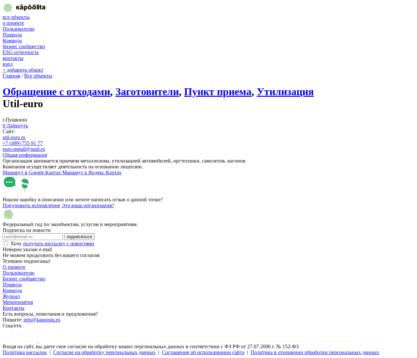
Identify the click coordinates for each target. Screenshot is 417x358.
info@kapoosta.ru (41, 319)
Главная (11, 76)
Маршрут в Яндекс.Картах (92, 172)
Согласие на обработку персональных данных (104, 352)
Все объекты (38, 76)
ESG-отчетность (21, 52)
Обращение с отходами (56, 91)
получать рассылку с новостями (58, 243)
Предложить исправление (31, 205)
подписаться (79, 236)
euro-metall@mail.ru (24, 149)
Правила (12, 34)
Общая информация (25, 155)
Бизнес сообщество (24, 278)
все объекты (16, 17)
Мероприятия (18, 302)
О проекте (14, 267)
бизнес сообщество (24, 46)
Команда (12, 40)
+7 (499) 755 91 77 (23, 143)
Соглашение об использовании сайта (203, 352)
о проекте (13, 23)
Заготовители (147, 91)
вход (8, 64)
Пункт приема (218, 91)
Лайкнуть (15, 125)
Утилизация (285, 91)
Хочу (52, 243)
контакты (13, 58)
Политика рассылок (25, 352)
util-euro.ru (14, 137)
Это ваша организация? (88, 205)
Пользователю (19, 29)
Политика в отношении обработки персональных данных (315, 352)
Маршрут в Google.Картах (32, 172)
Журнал (11, 296)
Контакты (13, 308)
